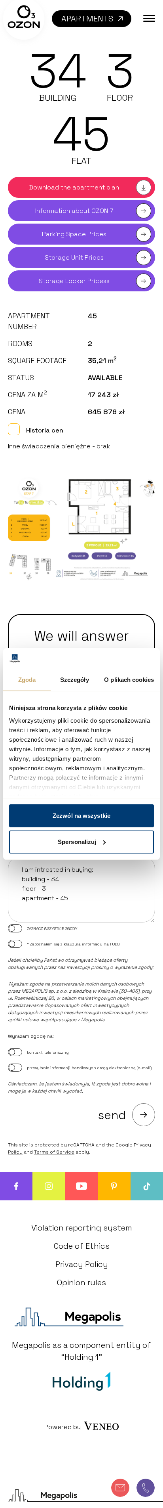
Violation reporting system (81, 1228)
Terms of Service (54, 1152)
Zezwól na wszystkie (81, 815)
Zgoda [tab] (27, 679)
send (112, 1115)
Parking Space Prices (74, 234)
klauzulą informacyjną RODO (91, 944)
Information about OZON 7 (74, 211)
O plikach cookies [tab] (129, 679)
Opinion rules (81, 1282)
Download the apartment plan (74, 187)
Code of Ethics (82, 1246)
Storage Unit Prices (74, 257)
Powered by (62, 1427)
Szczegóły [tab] (74, 679)
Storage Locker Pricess (74, 281)
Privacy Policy (81, 1264)
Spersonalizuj (77, 841)
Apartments (87, 18)
